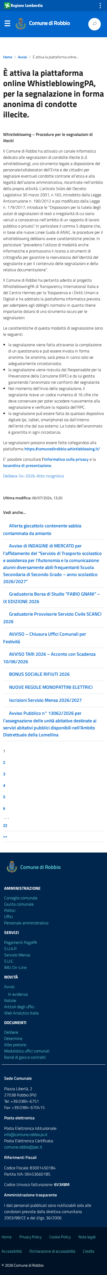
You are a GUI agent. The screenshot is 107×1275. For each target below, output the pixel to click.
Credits (88, 1251)
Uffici (8, 916)
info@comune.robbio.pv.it (26, 1134)
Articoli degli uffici (19, 1006)
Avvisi (22, 57)
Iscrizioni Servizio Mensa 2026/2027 (45, 700)
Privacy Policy (30, 1237)
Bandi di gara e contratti (25, 1057)
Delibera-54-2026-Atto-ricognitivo (33, 476)
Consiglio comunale (20, 898)
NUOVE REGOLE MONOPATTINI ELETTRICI (51, 687)
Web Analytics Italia (21, 1013)
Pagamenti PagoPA (20, 942)
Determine (13, 1038)
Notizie (10, 1000)
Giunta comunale (19, 904)
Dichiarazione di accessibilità (52, 1251)
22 (5, 825)
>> (5, 836)
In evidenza (18, 994)
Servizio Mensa (17, 955)
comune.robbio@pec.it (23, 1147)
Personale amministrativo (26, 923)
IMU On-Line (15, 967)
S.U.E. (9, 961)
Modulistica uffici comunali (26, 1051)
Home (7, 57)
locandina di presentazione (27, 465)
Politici (9, 910)
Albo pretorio (15, 1045)
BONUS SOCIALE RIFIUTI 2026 (39, 674)
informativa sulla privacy (66, 459)
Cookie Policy (60, 1237)
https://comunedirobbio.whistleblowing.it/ (62, 449)
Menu (7, 24)
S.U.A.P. (10, 948)
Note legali (87, 1237)
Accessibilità (12, 1251)
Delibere (11, 1032)
